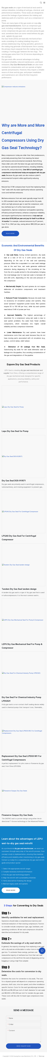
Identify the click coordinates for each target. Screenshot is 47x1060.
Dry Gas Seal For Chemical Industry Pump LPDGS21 (21, 699)
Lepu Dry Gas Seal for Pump (15, 431)
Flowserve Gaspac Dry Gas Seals (17, 815)
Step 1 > (6, 913)
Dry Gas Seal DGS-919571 (14, 481)
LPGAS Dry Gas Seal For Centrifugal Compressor (19, 538)
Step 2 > (6, 938)
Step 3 (6, 967)
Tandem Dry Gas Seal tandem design (19, 589)
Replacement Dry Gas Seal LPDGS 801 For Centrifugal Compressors (21, 758)
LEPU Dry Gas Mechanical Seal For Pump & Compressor (22, 646)
